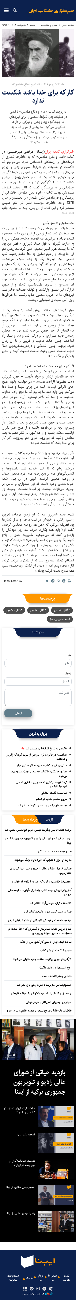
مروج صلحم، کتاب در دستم (51, 799)
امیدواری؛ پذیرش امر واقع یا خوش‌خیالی (49, 1002)
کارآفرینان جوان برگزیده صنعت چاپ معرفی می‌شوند (42, 959)
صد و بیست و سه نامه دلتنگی (55, 851)
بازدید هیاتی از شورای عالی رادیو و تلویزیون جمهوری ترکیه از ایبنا (38, 840)
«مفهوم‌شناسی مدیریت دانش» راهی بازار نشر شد (44, 985)
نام (70, 654)
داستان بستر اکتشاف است (57, 976)
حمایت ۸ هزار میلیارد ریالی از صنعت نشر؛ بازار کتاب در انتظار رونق (41, 870)
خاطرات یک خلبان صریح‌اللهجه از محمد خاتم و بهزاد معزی (39, 1010)
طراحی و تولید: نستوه (33, 1294)
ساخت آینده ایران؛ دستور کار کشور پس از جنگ (46, 942)
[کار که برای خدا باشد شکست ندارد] (38, 53)
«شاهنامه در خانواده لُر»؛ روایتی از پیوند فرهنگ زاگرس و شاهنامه (36, 756)
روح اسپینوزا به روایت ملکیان (55, 967)
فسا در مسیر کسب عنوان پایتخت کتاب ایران (47, 911)
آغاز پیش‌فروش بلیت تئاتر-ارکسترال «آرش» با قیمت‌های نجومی (40, 892)
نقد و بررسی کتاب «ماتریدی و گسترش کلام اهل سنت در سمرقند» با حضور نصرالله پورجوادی (40, 931)
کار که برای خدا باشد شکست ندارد (38, 96)
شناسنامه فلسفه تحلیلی (54, 793)
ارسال (18, 713)
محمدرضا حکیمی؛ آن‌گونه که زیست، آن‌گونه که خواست (42, 881)
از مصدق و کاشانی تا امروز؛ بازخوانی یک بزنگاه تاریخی (41, 993)
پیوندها (30, 1278)
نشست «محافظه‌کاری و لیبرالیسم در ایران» (22, 1162)
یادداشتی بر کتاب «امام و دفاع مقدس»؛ (38, 84)
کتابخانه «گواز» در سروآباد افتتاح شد (51, 903)
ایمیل (68, 673)
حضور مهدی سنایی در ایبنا (20, 1187)
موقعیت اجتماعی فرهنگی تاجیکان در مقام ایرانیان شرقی (40, 920)
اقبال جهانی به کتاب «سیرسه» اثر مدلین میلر (41, 765)
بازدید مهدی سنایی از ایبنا (21, 1213)
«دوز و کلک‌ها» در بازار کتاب (56, 950)
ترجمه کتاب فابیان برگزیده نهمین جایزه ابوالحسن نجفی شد (38, 830)
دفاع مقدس (62, 610)
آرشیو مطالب (66, 1278)
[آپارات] (50, 1289)
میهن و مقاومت (49, 25)
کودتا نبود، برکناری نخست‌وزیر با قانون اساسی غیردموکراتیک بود (41, 784)
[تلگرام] (44, 1289)
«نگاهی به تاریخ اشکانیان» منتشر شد (46, 748)
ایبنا (51, 14)
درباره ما (40, 1278)
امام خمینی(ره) (60, 619)
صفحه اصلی (68, 25)
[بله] (31, 1289)
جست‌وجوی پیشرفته (13, 1278)
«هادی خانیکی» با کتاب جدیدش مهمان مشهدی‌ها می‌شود (39, 773)
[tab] (49, 819)
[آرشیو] (25, 1289)
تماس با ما (52, 1278)
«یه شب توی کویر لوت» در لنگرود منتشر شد (42, 805)
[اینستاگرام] (38, 1289)
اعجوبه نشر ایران (26, 1134)
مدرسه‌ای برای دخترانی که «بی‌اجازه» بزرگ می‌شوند (43, 860)
